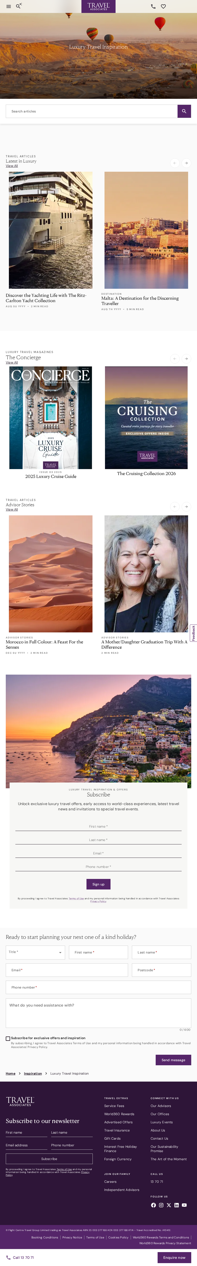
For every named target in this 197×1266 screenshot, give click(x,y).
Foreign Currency (118, 1159)
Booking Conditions (44, 1237)
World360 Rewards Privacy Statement (165, 1243)
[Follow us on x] (169, 1206)
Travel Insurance (117, 1130)
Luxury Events (162, 1122)
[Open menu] (8, 6)
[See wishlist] (163, 6)
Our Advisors (161, 1106)
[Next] (186, 163)
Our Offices (160, 1114)
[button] (184, 111)
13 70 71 (154, 6)
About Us (158, 1130)
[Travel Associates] (98, 6)
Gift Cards (112, 1138)
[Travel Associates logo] (20, 1107)
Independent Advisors (121, 1190)
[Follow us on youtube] (184, 1206)
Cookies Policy (118, 1237)
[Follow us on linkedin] (176, 1206)
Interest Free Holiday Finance (120, 1148)
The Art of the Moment (169, 1159)
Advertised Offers (118, 1122)
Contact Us (159, 1138)
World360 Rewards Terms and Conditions (161, 1237)
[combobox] (98, 111)
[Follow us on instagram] (161, 1206)
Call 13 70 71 (23, 1257)
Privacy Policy (98, 901)
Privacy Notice (72, 1237)
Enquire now (174, 1257)
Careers (110, 1181)
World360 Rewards (119, 1114)
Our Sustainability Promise (165, 1148)
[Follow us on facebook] (153, 1206)
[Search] (18, 6)
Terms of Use (76, 898)
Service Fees (114, 1106)
